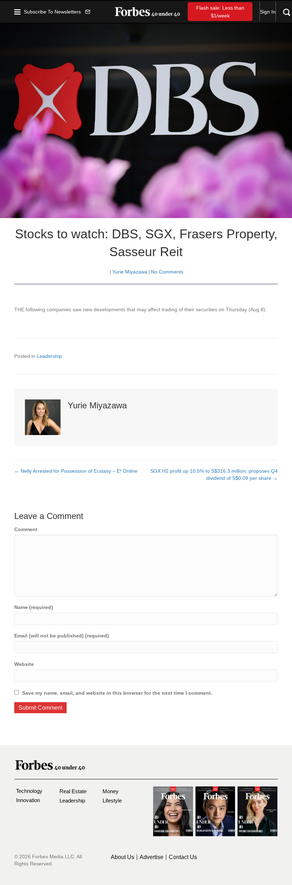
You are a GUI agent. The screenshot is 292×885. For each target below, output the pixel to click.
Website (24, 664)
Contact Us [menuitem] (183, 857)
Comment (25, 529)
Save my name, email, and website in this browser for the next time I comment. (117, 693)
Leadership (49, 356)
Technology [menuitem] (29, 791)
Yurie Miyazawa (129, 272)
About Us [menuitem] (122, 857)
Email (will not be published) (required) (61, 635)
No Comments (167, 272)
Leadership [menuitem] (72, 800)
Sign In (268, 12)
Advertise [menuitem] (151, 857)
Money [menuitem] (111, 791)
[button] (57, 11)
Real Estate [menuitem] (73, 791)
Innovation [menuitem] (28, 800)
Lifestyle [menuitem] (112, 800)
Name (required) (33, 607)
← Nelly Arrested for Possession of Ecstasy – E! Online (75, 471)
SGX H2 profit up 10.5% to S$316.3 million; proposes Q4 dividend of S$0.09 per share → (214, 474)
